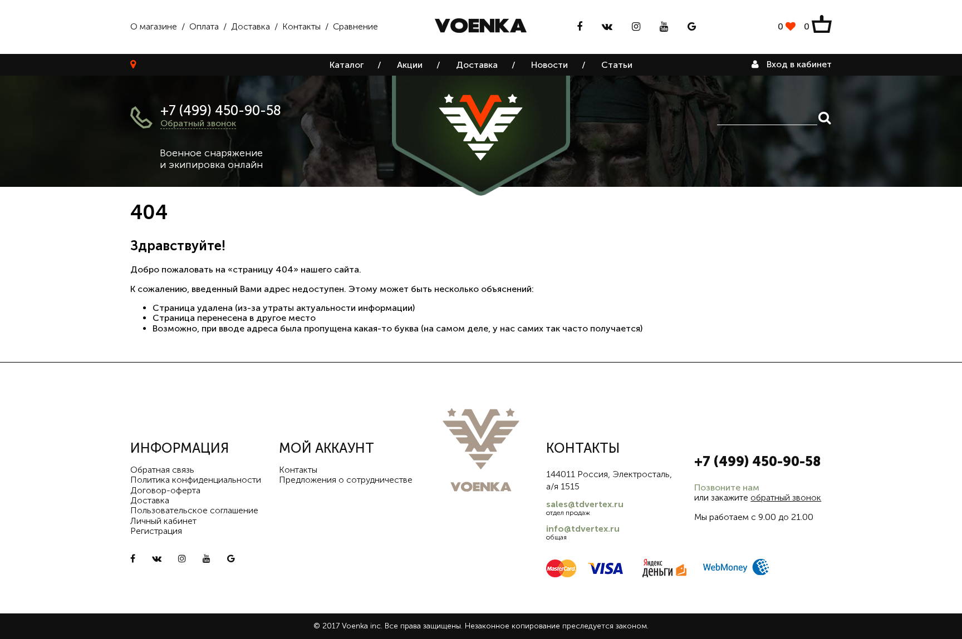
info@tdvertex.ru (583, 528)
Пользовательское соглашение (194, 510)
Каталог (347, 65)
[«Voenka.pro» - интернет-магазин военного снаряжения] (481, 27)
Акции (410, 65)
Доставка (250, 26)
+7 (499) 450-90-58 (220, 110)
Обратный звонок (198, 123)
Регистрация (156, 531)
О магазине (153, 26)
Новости (549, 65)
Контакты (301, 26)
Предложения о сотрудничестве (346, 479)
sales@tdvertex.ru (585, 504)
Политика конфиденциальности (195, 479)
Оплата (204, 26)
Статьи (616, 65)
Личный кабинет (163, 521)
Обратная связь (162, 469)
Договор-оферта (165, 490)
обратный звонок (785, 497)
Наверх (929, 622)
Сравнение (355, 26)
